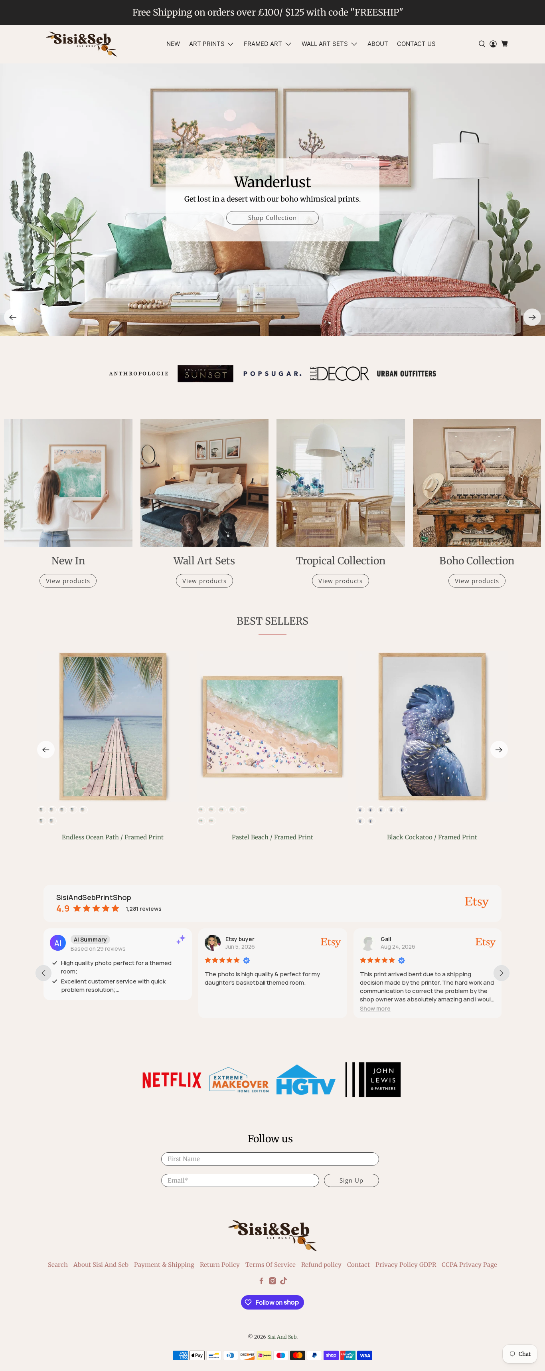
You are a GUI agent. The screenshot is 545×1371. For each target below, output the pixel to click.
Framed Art (263, 43)
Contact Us (416, 43)
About (377, 43)
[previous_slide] (43, 973)
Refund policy (321, 1264)
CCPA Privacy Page (469, 1264)
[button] (375, 1008)
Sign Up (351, 1180)
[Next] (532, 317)
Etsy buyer (240, 939)
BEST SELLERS (272, 621)
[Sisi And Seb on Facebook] (261, 1282)
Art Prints (207, 43)
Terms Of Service (270, 1264)
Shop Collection (272, 218)
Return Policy (220, 1264)
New (173, 43)
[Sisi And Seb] (81, 44)
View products (68, 581)
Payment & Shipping (164, 1264)
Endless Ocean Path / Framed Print (113, 837)
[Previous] (13, 317)
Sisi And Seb (281, 1337)
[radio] (201, 809)
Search (58, 1264)
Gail (386, 939)
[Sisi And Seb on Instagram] (272, 1282)
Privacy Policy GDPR (405, 1264)
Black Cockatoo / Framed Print (432, 837)
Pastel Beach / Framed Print (272, 837)
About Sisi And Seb (100, 1264)
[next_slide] (501, 973)
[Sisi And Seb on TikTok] (283, 1282)
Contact (358, 1264)
